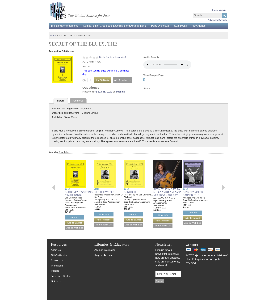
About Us (56, 250)
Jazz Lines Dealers (61, 276)
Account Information (104, 250)
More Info (74, 217)
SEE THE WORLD (104, 192)
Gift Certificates (59, 255)
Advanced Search (217, 20)
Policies (55, 270)
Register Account (103, 255)
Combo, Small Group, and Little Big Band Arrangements (114, 25)
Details (60, 100)
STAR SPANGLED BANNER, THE (193, 193)
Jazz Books (180, 25)
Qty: (84, 80)
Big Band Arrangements (64, 25)
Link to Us (56, 281)
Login (215, 10)
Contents (78, 100)
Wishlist (223, 10)
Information (57, 265)
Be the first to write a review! (112, 57)
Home (53, 35)
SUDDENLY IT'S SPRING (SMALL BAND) (79, 193)
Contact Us (57, 260)
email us (120, 91)
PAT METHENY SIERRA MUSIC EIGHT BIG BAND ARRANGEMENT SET (167, 192)
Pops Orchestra (160, 25)
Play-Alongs (199, 25)
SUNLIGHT (130, 192)
